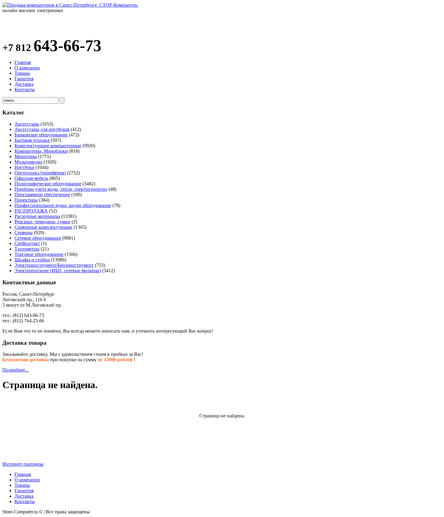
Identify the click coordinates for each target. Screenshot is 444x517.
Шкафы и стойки (32, 259)
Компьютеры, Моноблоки (41, 151)
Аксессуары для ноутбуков (41, 129)
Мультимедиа (28, 161)
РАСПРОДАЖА (31, 210)
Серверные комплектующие (43, 227)
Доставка (24, 84)
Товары (22, 73)
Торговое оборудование (38, 254)
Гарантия (24, 78)
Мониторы (25, 156)
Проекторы (26, 200)
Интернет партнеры (22, 464)
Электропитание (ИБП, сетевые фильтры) (57, 270)
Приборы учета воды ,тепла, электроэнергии (60, 189)
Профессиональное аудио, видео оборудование (62, 205)
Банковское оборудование (41, 134)
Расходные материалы (37, 216)
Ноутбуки (24, 167)
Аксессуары (26, 123)
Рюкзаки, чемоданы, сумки (42, 221)
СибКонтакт (27, 243)
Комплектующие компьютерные (47, 145)
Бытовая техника (32, 140)
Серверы (23, 232)
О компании (27, 67)
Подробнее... (15, 369)
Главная (22, 62)
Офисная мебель (31, 178)
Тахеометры (27, 248)
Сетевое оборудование (37, 238)
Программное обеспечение (42, 194)
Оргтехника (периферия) (40, 172)
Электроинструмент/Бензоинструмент (54, 265)
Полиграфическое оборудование (47, 183)
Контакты (24, 89)
